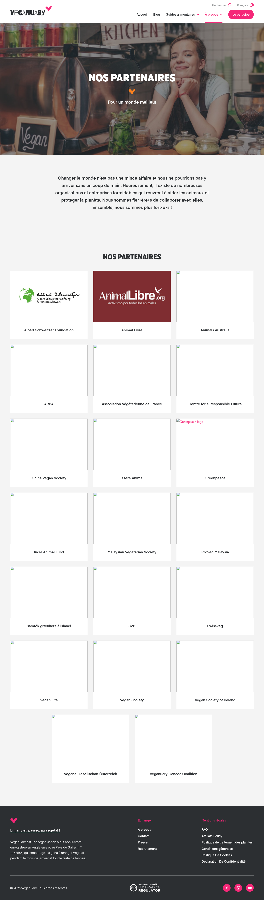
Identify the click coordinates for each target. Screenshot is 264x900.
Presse (142, 842)
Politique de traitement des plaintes (227, 842)
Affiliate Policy (212, 836)
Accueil (142, 14)
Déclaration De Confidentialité (223, 861)
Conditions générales (217, 848)
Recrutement (147, 848)
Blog (156, 14)
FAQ (205, 829)
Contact (143, 836)
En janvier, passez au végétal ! (35, 830)
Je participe (241, 14)
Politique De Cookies (217, 855)
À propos (211, 14)
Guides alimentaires (180, 14)
